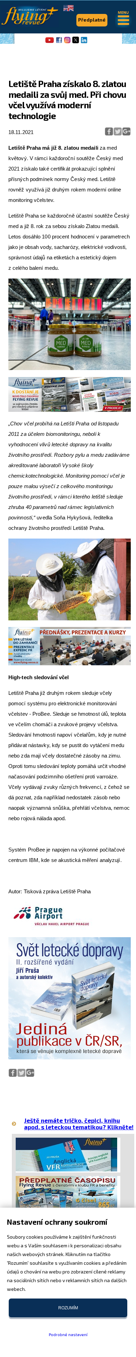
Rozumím (68, 1307)
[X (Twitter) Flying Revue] (75, 42)
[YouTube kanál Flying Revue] (48, 42)
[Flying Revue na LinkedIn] (84, 42)
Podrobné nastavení (68, 1334)
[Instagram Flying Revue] (67, 42)
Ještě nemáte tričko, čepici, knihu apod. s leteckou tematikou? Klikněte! (79, 1123)
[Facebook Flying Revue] (59, 42)
